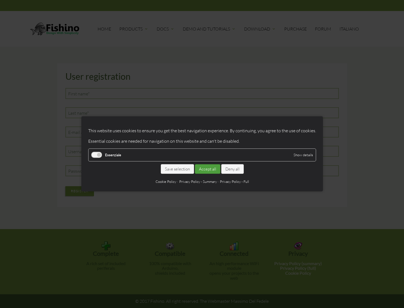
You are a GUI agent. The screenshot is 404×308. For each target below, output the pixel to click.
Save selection (177, 169)
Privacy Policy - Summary (198, 182)
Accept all (207, 169)
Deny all (232, 169)
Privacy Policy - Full (234, 182)
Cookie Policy (165, 182)
